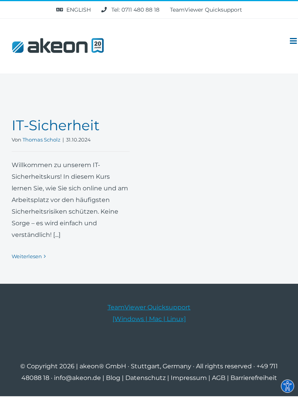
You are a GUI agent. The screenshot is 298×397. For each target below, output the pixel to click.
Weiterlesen (27, 256)
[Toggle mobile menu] (294, 41)
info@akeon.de (77, 377)
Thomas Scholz (42, 139)
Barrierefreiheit (253, 377)
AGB (218, 377)
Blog (113, 377)
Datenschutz (145, 377)
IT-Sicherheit (56, 125)
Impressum (189, 377)
